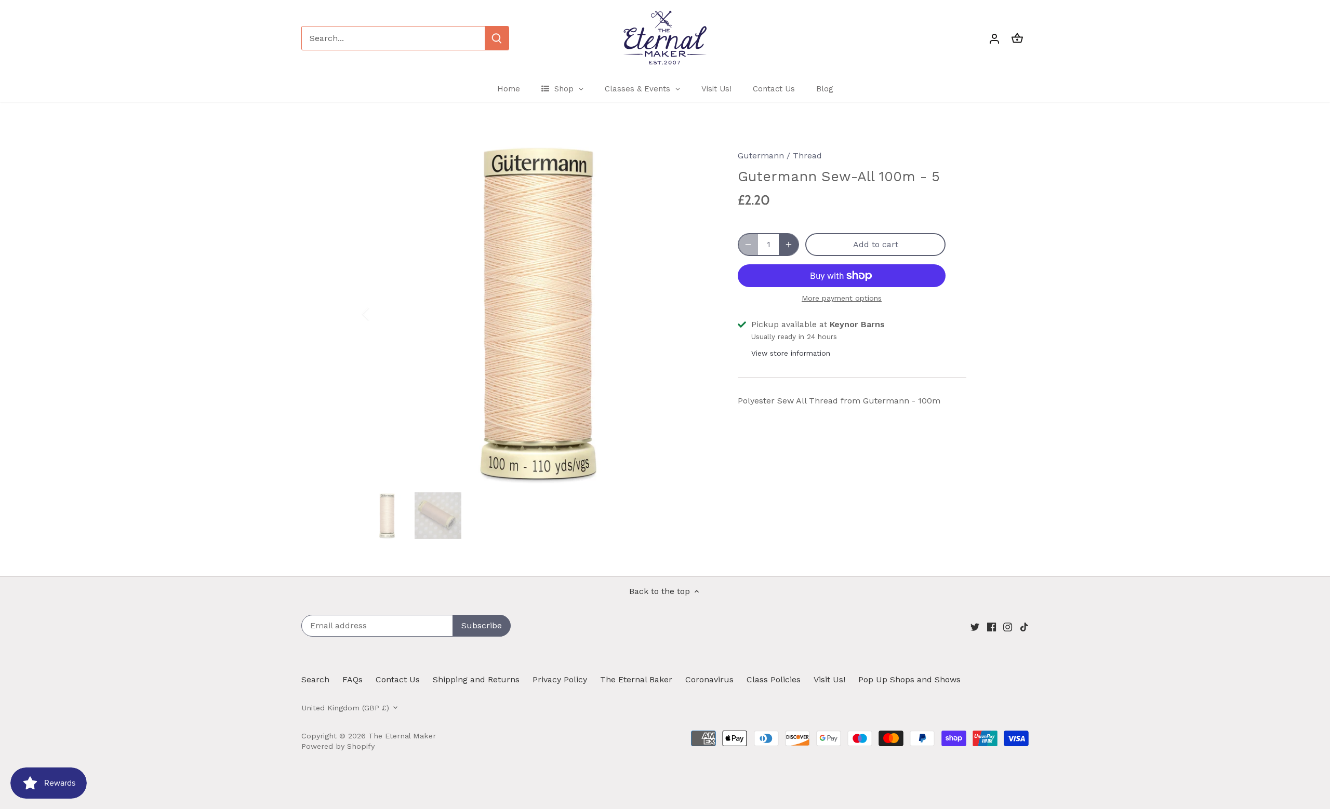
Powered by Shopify (338, 746)
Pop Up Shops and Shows (909, 679)
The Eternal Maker (402, 736)
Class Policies (774, 679)
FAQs (352, 679)
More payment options (842, 298)
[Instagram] (1007, 626)
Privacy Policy (560, 679)
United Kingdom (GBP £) (345, 708)
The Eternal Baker (636, 679)
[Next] (697, 314)
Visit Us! (829, 679)
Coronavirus (709, 679)
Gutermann (761, 155)
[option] (538, 313)
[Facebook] (991, 626)
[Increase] (789, 244)
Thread (807, 155)
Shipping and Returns (476, 679)
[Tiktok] (1024, 626)
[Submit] (497, 38)
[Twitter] (974, 626)
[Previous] (379, 314)
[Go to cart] (1017, 38)
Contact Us (398, 679)
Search (315, 679)
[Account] (994, 38)
